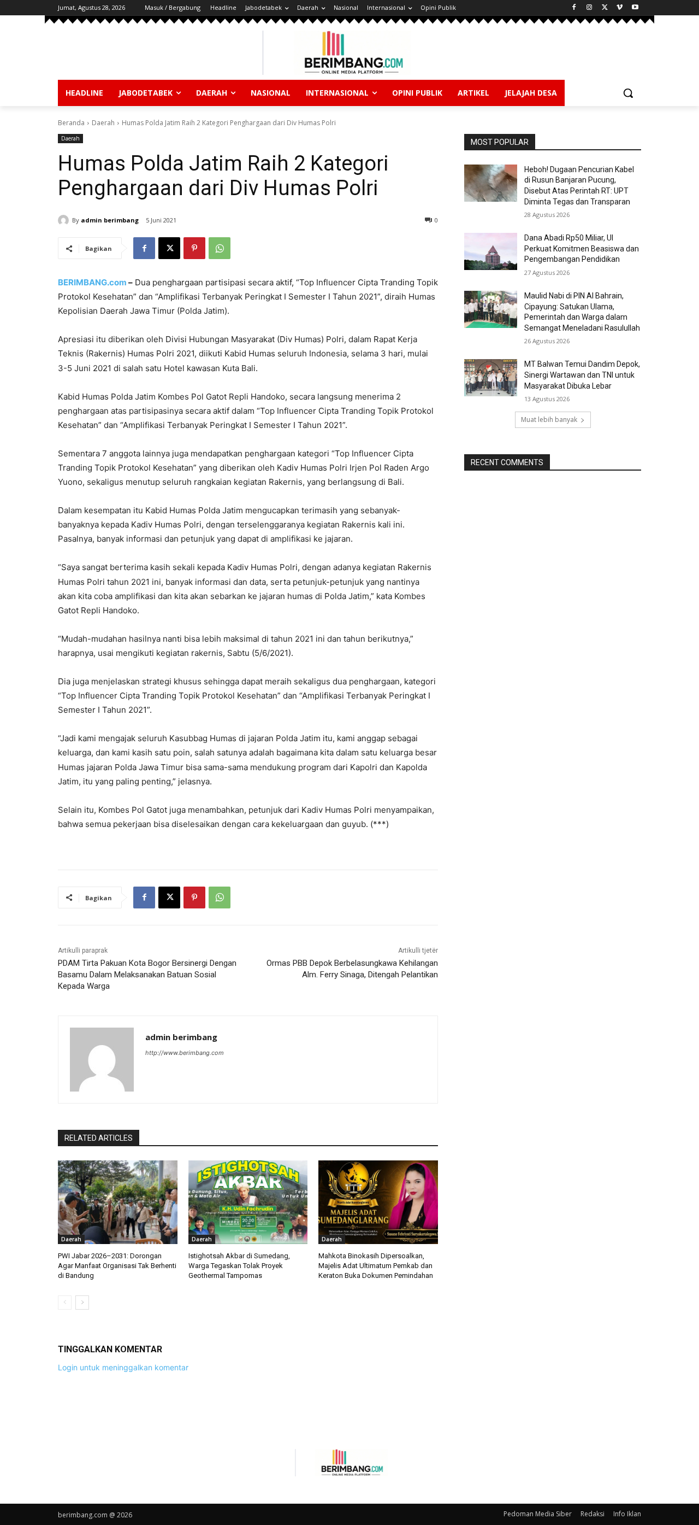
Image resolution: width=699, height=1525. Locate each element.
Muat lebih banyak (549, 419)
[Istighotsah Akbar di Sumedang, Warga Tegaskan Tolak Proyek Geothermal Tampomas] (248, 1202)
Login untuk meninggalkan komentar (123, 1367)
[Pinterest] (194, 248)
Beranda (71, 122)
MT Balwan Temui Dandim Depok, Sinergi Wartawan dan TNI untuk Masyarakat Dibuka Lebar (582, 375)
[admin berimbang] (65, 220)
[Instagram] (589, 8)
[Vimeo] (619, 8)
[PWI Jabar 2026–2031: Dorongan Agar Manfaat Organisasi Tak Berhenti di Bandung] (117, 1202)
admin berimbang (110, 220)
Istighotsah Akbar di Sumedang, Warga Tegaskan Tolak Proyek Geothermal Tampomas (239, 1266)
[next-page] (82, 1302)
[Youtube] (635, 8)
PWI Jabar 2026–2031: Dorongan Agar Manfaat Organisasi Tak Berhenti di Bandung (117, 1266)
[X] (605, 8)
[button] (628, 93)
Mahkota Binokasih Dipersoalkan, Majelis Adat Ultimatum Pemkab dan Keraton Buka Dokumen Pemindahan (375, 1266)
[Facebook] (574, 8)
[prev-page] (65, 1302)
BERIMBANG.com (92, 282)
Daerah (103, 122)
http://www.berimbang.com (184, 1053)
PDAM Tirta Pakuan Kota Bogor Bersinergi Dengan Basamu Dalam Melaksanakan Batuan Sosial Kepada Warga (147, 974)
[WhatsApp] (219, 248)
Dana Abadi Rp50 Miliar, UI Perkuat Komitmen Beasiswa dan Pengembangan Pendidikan (581, 248)
